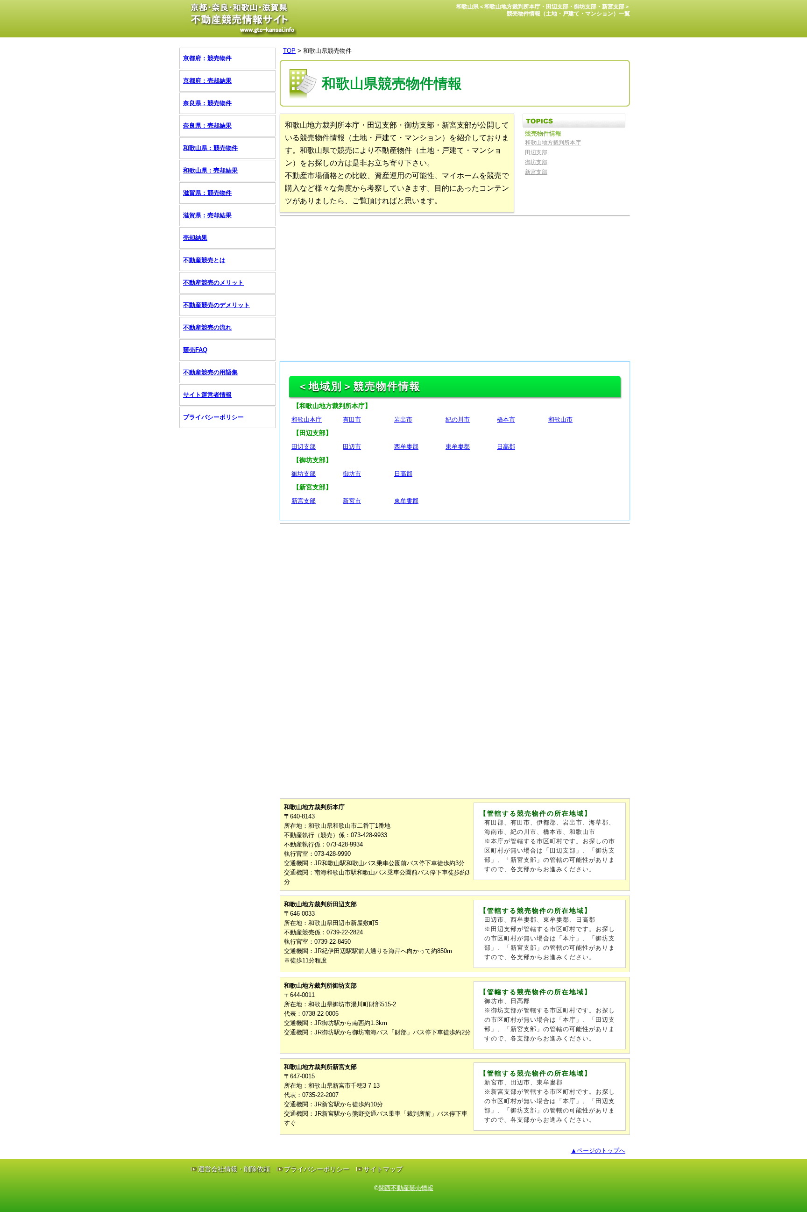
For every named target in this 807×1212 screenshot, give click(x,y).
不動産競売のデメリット (216, 304)
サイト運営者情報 (207, 394)
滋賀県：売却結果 (207, 215)
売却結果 (195, 237)
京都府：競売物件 (207, 58)
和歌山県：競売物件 (210, 147)
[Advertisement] (455, 286)
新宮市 (352, 500)
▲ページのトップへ (598, 1150)
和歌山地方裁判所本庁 (553, 142)
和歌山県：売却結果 (210, 170)
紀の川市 (458, 419)
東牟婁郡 (458, 446)
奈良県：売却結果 (207, 125)
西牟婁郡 (406, 446)
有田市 (352, 419)
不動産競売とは (204, 260)
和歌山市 (560, 419)
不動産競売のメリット (213, 282)
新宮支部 (536, 172)
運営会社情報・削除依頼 (234, 1169)
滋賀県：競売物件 (207, 192)
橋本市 (506, 419)
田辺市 (352, 446)
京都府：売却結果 (207, 80)
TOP (289, 50)
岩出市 (403, 419)
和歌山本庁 (306, 419)
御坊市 (352, 473)
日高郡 (506, 446)
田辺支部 (536, 152)
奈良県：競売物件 (207, 103)
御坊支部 (536, 162)
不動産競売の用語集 (210, 372)
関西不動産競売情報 (406, 1187)
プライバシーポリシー (213, 417)
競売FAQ (195, 349)
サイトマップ (383, 1169)
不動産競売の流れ (207, 327)
